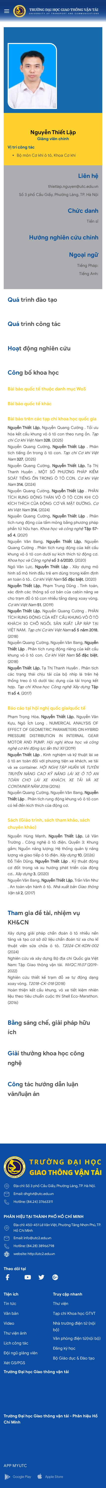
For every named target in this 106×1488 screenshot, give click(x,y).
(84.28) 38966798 (40, 1246)
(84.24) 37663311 (39, 1201)
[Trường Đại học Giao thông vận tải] (56, 11)
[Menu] (7, 11)
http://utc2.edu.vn (41, 1254)
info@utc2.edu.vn (37, 1238)
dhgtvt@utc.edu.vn (39, 1193)
